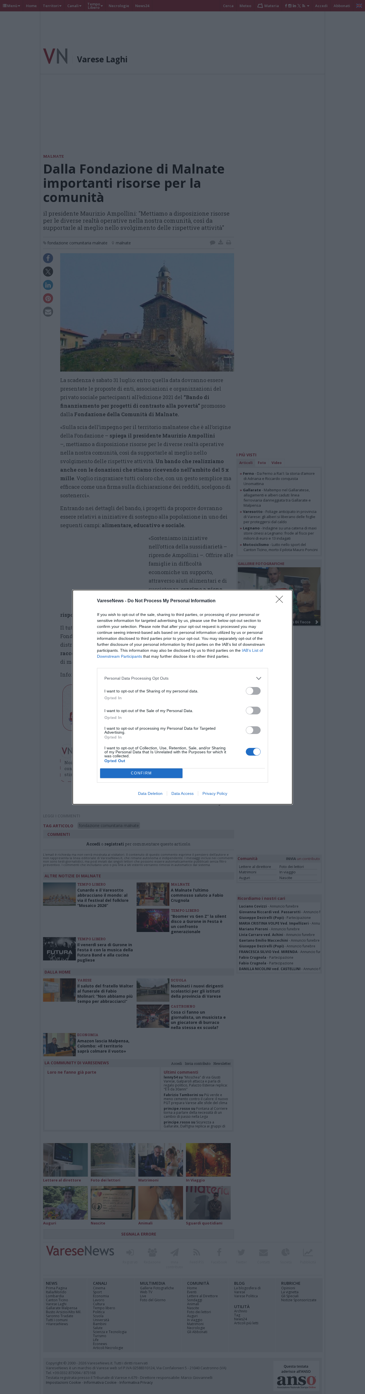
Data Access (182, 793)
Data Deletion (150, 793)
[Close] (281, 601)
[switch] (253, 691)
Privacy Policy (214, 793)
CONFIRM (141, 773)
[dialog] (182, 697)
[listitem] (182, 678)
